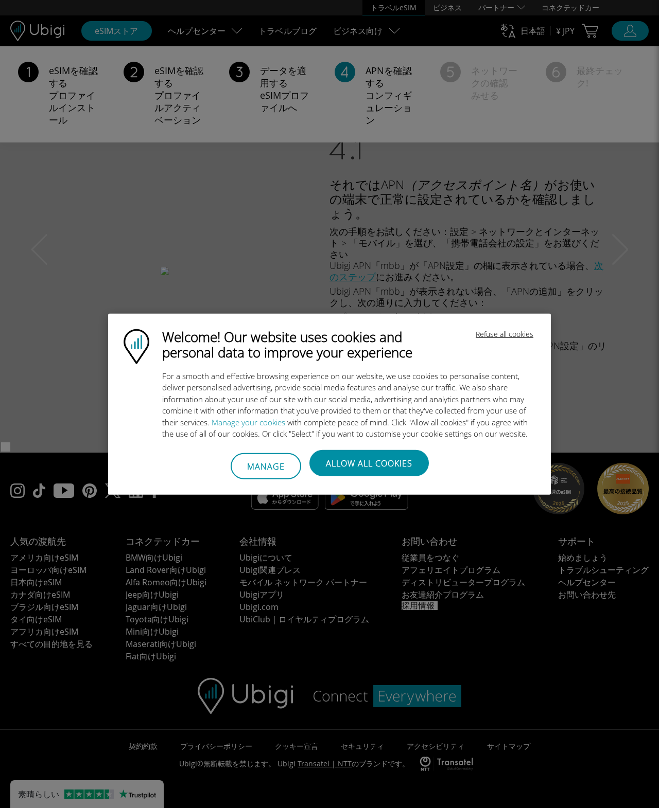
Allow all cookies (369, 463)
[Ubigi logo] (136, 345)
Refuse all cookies (504, 333)
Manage (266, 466)
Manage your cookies (248, 422)
